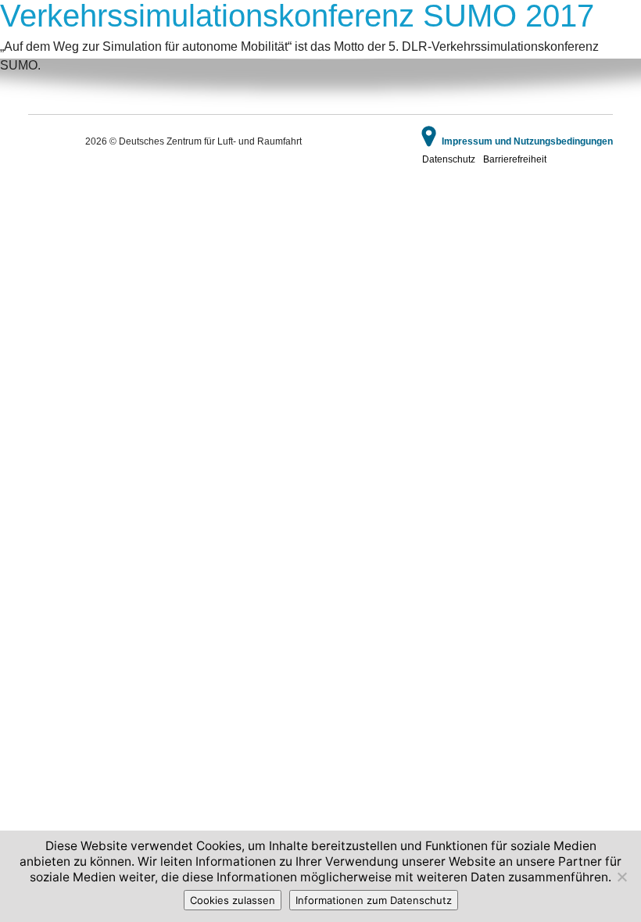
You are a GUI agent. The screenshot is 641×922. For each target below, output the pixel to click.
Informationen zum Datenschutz (373, 900)
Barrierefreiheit (514, 159)
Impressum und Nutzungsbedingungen (527, 141)
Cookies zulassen (232, 900)
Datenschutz (448, 159)
